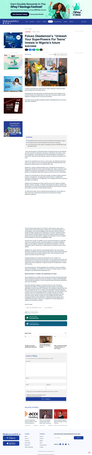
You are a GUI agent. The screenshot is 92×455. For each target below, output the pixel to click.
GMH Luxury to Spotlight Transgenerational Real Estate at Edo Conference (45, 421)
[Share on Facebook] (30, 50)
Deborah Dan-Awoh (63, 425)
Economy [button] (38, 21)
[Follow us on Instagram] (8, 23)
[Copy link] (41, 50)
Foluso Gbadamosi (48, 307)
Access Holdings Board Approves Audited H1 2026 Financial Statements (31, 421)
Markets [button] (44, 21)
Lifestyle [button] (65, 21)
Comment (28, 361)
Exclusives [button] (32, 21)
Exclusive (41, 436)
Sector (41, 442)
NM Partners (28, 54)
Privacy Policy (27, 442)
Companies (30, 28)
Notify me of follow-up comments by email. (36, 395)
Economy (41, 438)
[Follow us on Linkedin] (5, 23)
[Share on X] (26, 50)
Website (49, 384)
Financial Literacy (43, 445)
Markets (41, 440)
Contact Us (27, 440)
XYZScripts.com (52, 454)
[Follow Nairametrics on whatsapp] (13, 129)
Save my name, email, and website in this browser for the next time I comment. (42, 391)
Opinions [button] (71, 21)
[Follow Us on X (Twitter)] (68, 444)
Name (27, 378)
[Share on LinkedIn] (33, 50)
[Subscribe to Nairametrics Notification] (89, 453)
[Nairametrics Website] (11, 21)
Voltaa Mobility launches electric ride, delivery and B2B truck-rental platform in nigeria (46, 140)
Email (27, 384)
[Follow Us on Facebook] (60, 444)
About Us (26, 438)
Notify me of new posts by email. (34, 396)
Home (27, 21)
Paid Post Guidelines (29, 447)
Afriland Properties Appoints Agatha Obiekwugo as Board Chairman (60, 421)
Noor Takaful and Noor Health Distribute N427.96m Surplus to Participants (44, 142)
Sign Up (78, 437)
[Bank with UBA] (13, 106)
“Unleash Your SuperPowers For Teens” (34, 307)
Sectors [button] (50, 21)
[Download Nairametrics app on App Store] (11, 443)
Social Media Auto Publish (41, 454)
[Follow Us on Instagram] (66, 444)
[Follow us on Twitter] (10, 23)
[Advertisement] (78, 40)
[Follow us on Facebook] (3, 23)
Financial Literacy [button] (57, 21)
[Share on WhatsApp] (37, 50)
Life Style (41, 447)
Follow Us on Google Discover (61, 54)
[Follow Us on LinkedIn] (63, 444)
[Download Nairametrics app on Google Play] (11, 438)
